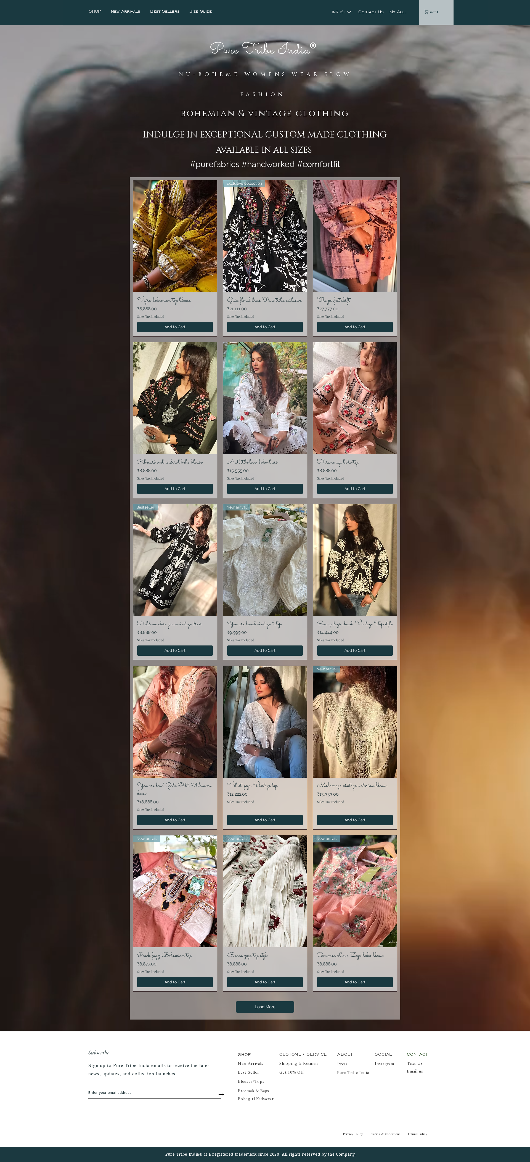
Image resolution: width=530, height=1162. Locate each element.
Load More (265, 1006)
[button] (341, 12)
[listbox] (341, 12)
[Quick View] (175, 236)
